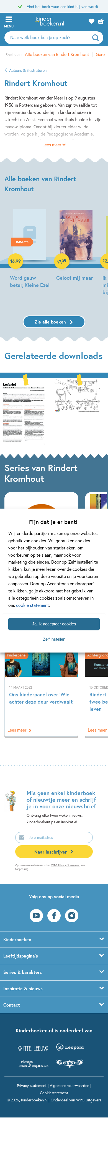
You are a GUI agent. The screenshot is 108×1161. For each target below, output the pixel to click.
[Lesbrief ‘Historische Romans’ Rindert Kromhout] (23, 411)
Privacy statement (32, 1085)
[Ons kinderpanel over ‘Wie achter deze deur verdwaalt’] (41, 692)
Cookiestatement (54, 1092)
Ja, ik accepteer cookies (54, 624)
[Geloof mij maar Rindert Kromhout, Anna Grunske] (76, 245)
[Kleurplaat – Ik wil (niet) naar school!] (77, 411)
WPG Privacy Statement (65, 865)
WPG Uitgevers (88, 1100)
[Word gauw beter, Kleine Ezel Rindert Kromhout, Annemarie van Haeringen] (30, 248)
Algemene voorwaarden (69, 1085)
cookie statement (32, 605)
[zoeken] (97, 37)
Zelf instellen (54, 639)
